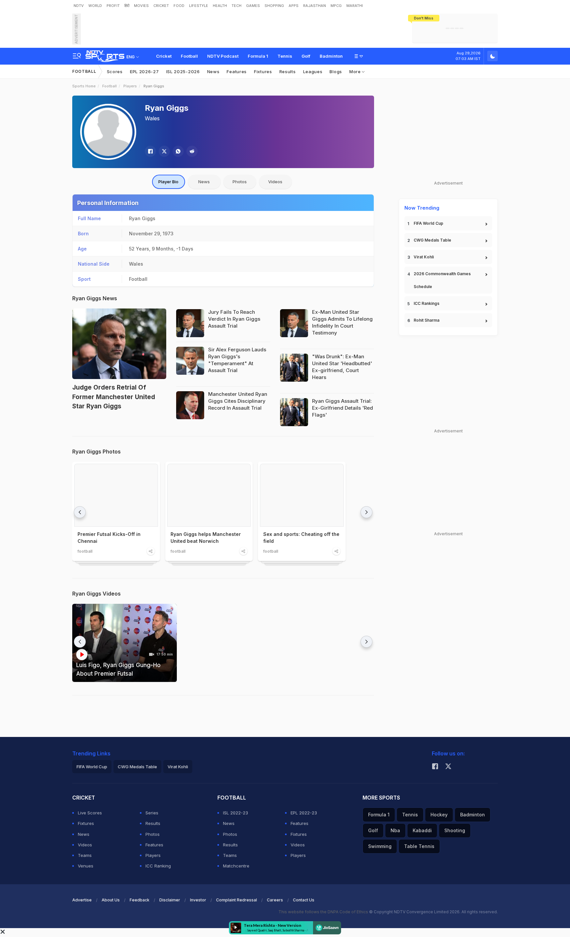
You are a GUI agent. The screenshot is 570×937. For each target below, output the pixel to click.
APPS (294, 5)
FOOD (179, 5)
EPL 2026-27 (144, 71)
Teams (85, 855)
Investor (198, 899)
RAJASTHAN (314, 5)
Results (287, 71)
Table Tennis (419, 846)
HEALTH (220, 5)
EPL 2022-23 (304, 812)
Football (189, 56)
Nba (395, 830)
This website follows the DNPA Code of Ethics (323, 911)
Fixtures (263, 71)
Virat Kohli (424, 256)
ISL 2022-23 (235, 812)
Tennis (284, 56)
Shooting (454, 830)
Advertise (82, 899)
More (355, 71)
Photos (240, 181)
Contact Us (303, 899)
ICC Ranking (158, 865)
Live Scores (90, 812)
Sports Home (84, 86)
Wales (152, 118)
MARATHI (354, 5)
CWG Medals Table (432, 240)
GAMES (253, 5)
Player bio (168, 181)
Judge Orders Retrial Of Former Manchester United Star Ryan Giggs (113, 397)
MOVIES (141, 5)
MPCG (336, 5)
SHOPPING (274, 5)
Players (130, 86)
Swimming (380, 846)
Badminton (331, 56)
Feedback (139, 899)
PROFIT (113, 5)
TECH (236, 5)
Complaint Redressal (236, 899)
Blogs (336, 71)
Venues (85, 865)
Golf (305, 56)
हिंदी (126, 5)
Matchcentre (236, 865)
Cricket (164, 56)
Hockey (439, 814)
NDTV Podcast (222, 56)
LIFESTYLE (198, 5)
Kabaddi (422, 830)
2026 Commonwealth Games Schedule (442, 280)
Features (237, 71)
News (213, 71)
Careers (275, 899)
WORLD (95, 5)
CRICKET (161, 5)
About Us (111, 899)
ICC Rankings (426, 303)
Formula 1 (258, 56)
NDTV (79, 5)
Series (151, 812)
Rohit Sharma (426, 320)
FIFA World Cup (428, 223)
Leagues (313, 71)
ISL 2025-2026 (183, 71)
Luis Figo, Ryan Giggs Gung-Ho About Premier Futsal (118, 669)
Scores (115, 71)
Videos (275, 181)
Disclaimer (169, 899)
